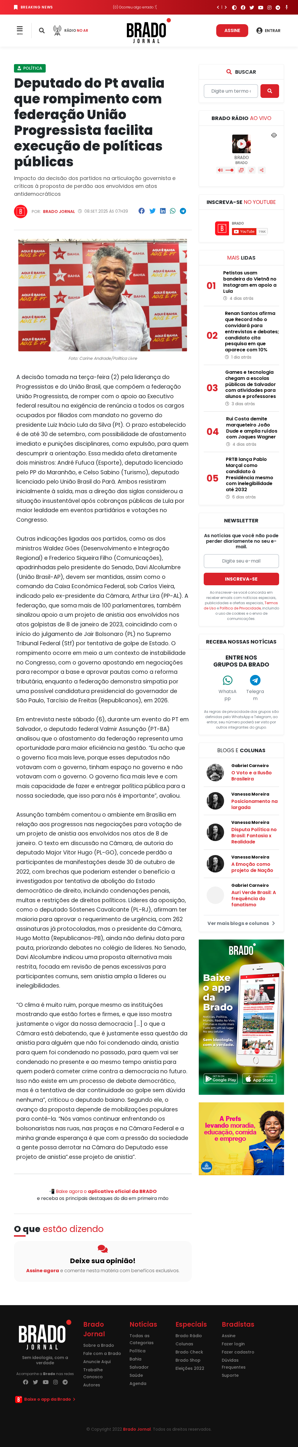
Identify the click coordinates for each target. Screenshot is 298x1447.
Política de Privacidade (240, 608)
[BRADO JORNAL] (149, 30)
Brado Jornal (59, 211)
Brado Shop (188, 1360)
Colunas (184, 1344)
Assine (232, 30)
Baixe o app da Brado (47, 1399)
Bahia (135, 1359)
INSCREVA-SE (241, 579)
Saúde (136, 1375)
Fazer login (233, 1344)
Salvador (139, 1367)
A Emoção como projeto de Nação (252, 867)
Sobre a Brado (98, 1345)
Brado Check (189, 1352)
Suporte (230, 1375)
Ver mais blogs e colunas (238, 923)
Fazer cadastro (238, 1352)
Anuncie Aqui (97, 1362)
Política (32, 68)
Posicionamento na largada (254, 804)
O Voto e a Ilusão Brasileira (251, 775)
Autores (91, 1385)
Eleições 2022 (189, 1368)
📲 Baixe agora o (103, 1191)
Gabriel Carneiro (250, 766)
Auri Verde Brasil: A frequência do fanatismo (253, 898)
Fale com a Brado (102, 1353)
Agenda (138, 1383)
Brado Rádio (188, 1336)
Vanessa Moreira (250, 794)
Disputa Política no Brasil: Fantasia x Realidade (254, 835)
